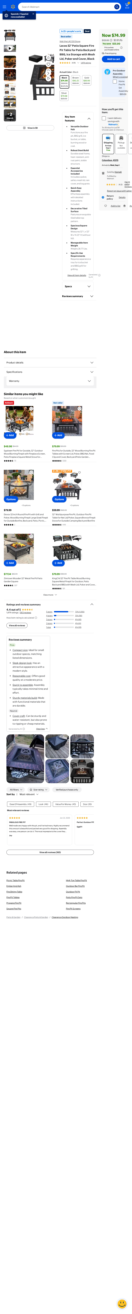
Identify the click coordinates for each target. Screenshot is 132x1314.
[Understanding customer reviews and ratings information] (36, 617)
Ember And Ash (13, 886)
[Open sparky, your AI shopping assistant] (122, 1304)
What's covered (120, 77)
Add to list (115, 206)
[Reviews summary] (78, 63)
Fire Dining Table (14, 891)
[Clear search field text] (112, 7)
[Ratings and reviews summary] (92, 603)
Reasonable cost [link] (22, 675)
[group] (75, 63)
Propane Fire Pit (13, 903)
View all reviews (17, 625)
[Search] (116, 6)
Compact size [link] (20, 650)
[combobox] (69, 7)
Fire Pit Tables (12, 897)
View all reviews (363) (50, 852)
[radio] (64, 82)
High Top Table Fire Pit (76, 880)
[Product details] (92, 362)
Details (122, 197)
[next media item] (48, 73)
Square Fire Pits (13, 908)
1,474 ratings (86, 63)
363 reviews (25, 612)
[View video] (48, 78)
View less (40, 728)
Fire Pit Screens (73, 908)
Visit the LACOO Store (70, 41)
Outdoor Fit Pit (73, 891)
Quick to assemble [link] (23, 684)
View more (48, 594)
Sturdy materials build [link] (25, 697)
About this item (15, 352)
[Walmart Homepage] (12, 6)
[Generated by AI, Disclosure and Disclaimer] (99, 275)
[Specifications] (92, 372)
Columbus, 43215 (110, 160)
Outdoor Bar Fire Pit (75, 886)
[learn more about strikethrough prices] (111, 40)
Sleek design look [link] (22, 663)
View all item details (76, 275)
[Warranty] (89, 381)
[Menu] (5, 6)
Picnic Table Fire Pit (15, 880)
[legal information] (121, 47)
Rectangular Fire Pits (76, 903)
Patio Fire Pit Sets (74, 897)
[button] (41, 76)
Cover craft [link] (19, 715)
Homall (118, 172)
